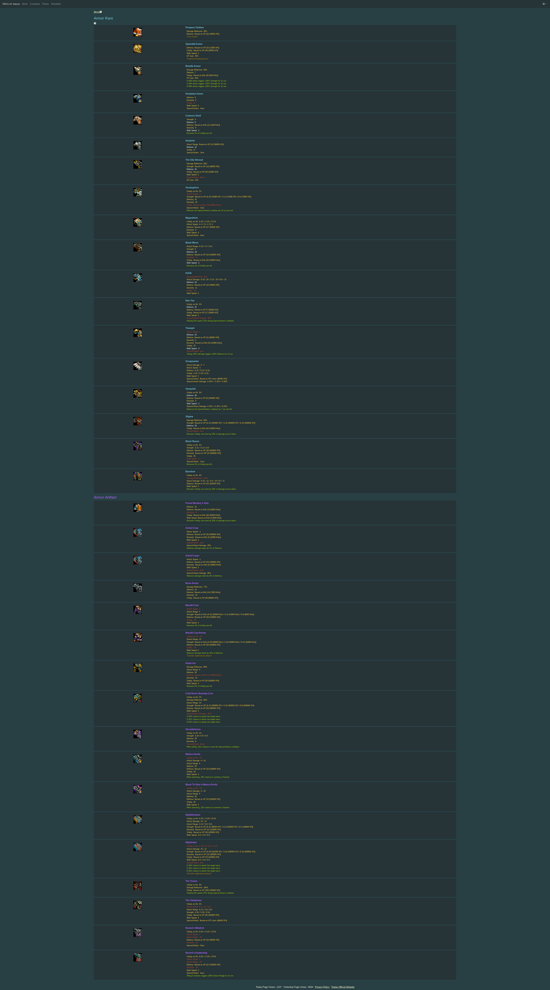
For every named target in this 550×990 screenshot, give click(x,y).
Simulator (56, 4)
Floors (45, 4)
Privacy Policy (322, 987)
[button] (544, 4)
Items (25, 4)
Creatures (35, 4)
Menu (97, 12)
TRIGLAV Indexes (11, 4)
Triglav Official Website (342, 987)
